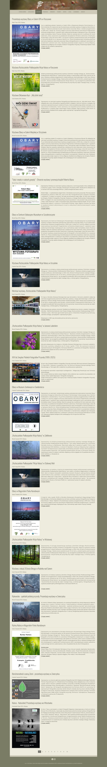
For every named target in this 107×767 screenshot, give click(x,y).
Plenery (59, 12)
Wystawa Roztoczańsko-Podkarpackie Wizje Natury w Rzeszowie (35, 67)
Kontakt (83, 12)
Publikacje (45, 12)
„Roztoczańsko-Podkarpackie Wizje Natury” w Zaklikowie (32, 435)
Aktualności (31, 12)
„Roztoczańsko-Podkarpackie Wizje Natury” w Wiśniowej (32, 539)
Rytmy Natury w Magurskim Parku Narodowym (28, 625)
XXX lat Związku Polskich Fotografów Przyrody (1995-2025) (33, 357)
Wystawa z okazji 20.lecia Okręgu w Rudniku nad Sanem (32, 568)
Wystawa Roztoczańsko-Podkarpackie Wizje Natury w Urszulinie (35, 263)
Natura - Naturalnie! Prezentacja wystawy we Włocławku (32, 703)
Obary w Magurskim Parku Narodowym (26, 491)
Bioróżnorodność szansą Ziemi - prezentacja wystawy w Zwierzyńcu (36, 673)
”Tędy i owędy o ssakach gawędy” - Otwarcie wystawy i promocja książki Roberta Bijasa (43, 179)
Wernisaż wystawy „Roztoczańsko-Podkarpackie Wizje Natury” (34, 290)
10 (67, 751)
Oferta (64, 12)
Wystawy (38, 12)
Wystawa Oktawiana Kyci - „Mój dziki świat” (27, 95)
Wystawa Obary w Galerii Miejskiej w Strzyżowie (29, 132)
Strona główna (22, 12)
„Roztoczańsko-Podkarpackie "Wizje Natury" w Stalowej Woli (33, 463)
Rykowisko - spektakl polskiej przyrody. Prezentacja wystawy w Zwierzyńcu (38, 596)
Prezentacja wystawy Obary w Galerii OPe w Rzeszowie (31, 19)
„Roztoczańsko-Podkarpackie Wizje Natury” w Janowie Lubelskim (35, 325)
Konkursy (52, 12)
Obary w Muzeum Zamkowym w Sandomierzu (28, 387)
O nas (70, 12)
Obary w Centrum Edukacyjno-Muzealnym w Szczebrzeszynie (33, 214)
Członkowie (76, 12)
